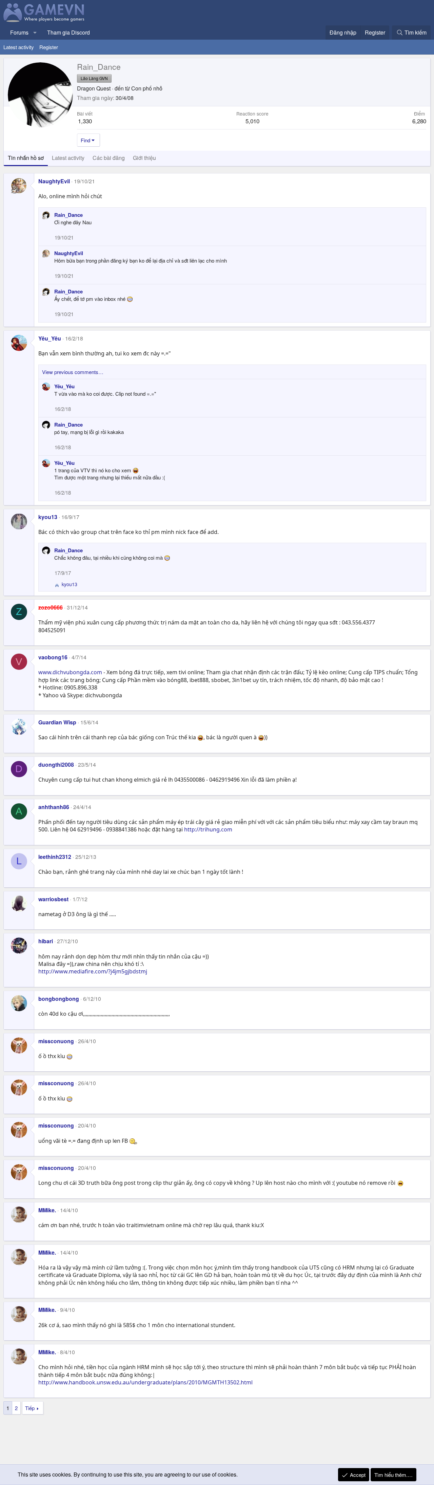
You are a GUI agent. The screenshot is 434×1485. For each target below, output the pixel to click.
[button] (35, 32)
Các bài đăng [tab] (109, 158)
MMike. (47, 1210)
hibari (45, 941)
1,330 (85, 121)
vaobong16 (52, 657)
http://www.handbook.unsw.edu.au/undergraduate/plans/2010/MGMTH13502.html (145, 1382)
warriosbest (53, 899)
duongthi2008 (56, 764)
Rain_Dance (68, 215)
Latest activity (18, 46)
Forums (19, 32)
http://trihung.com (208, 829)
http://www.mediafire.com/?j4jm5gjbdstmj (92, 971)
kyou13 (47, 517)
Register (48, 46)
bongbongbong (58, 999)
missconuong (56, 1041)
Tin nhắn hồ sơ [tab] (26, 158)
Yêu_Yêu (49, 338)
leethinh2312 (54, 857)
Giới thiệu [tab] (144, 158)
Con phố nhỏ (146, 88)
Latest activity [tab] (68, 158)
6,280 (419, 121)
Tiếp (30, 1407)
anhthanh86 (53, 807)
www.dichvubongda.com (70, 672)
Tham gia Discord (68, 32)
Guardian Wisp (57, 722)
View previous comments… (72, 371)
